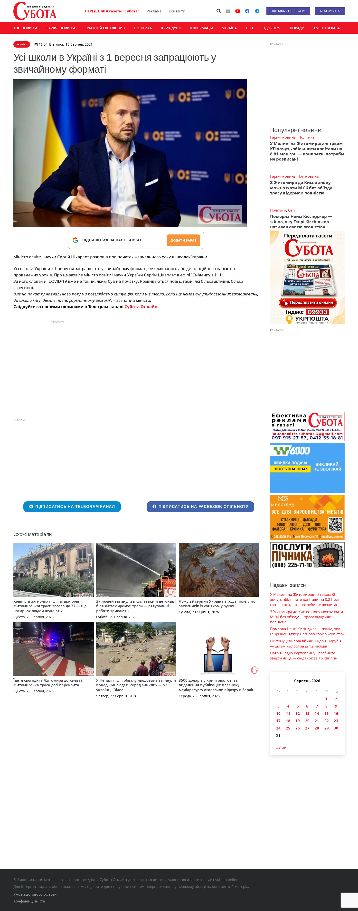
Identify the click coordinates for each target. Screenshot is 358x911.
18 (288, 720)
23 (336, 720)
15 (326, 713)
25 (288, 728)
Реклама (154, 11)
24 (278, 728)
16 (336, 713)
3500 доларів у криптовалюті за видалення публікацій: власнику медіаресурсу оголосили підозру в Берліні (217, 685)
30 (336, 728)
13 (307, 713)
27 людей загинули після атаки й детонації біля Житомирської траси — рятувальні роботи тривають (136, 606)
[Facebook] (247, 11)
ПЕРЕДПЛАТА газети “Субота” (112, 11)
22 (326, 720)
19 (297, 720)
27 (307, 728)
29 (326, 728)
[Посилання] (34, 11)
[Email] (228, 11)
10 (278, 713)
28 (317, 728)
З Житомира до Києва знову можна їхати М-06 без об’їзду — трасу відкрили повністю (303, 188)
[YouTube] (237, 11)
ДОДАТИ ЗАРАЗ (183, 240)
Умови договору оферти (35, 894)
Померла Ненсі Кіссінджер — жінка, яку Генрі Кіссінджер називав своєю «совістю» (301, 221)
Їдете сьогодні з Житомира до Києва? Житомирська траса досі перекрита (47, 683)
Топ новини (308, 176)
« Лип (281, 747)
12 (297, 713)
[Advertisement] (136, 360)
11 (288, 713)
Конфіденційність (29, 901)
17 (278, 720)
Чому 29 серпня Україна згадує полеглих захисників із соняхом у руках (217, 603)
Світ (291, 210)
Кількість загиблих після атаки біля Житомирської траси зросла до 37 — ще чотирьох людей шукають (50, 606)
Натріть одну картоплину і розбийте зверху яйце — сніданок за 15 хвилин (304, 655)
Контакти (177, 11)
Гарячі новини (283, 137)
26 (297, 728)
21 (317, 720)
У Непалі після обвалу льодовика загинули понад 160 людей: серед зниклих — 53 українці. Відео (136, 685)
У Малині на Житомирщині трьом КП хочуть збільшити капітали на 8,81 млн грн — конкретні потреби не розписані (307, 151)
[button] (219, 11)
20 (307, 720)
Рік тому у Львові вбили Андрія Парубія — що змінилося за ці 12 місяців (305, 643)
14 (317, 713)
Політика (306, 137)
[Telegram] (257, 11)
